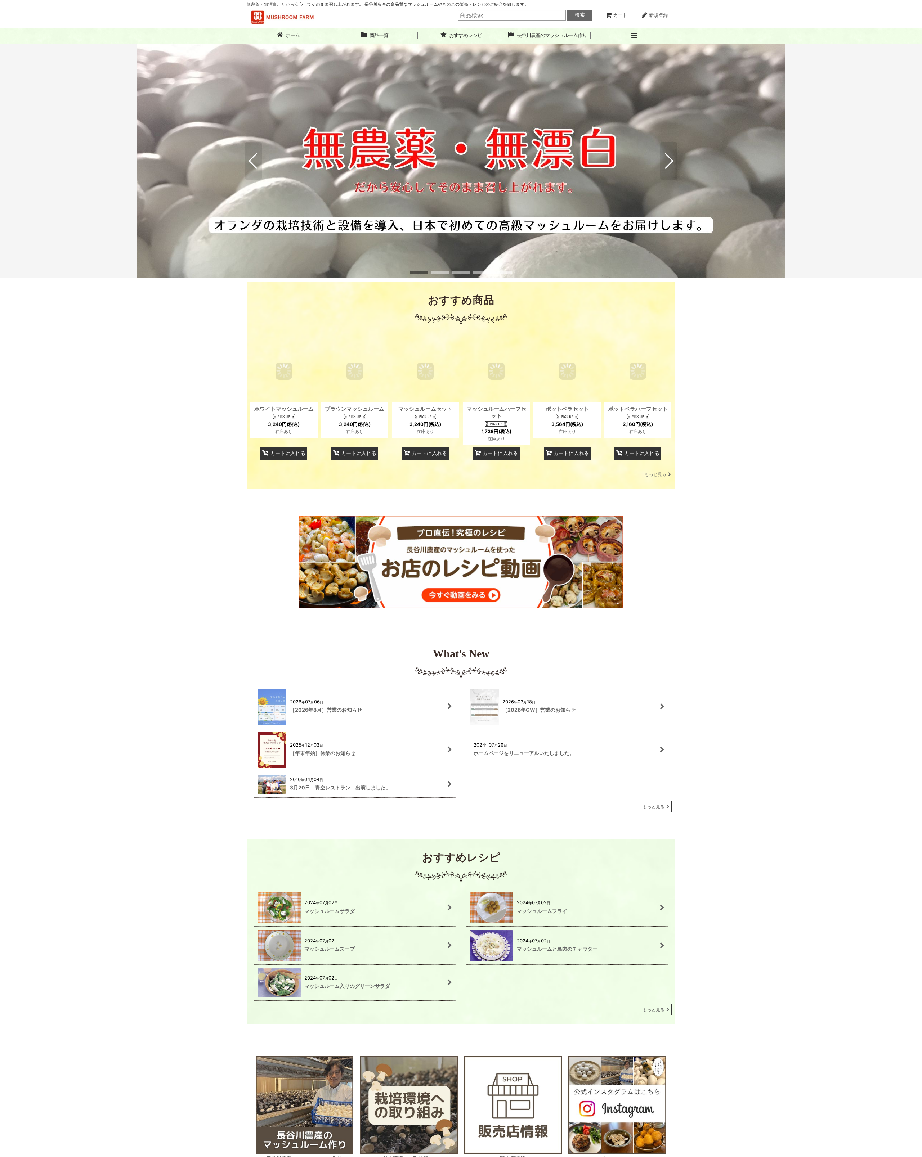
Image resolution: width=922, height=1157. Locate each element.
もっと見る (655, 474)
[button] (634, 35)
